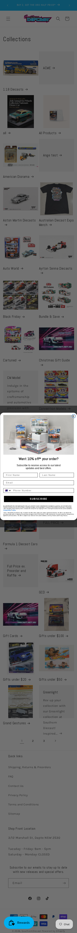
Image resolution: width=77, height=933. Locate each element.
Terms (14, 510)
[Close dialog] (74, 416)
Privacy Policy (7, 510)
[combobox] (7, 490)
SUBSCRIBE (38, 499)
